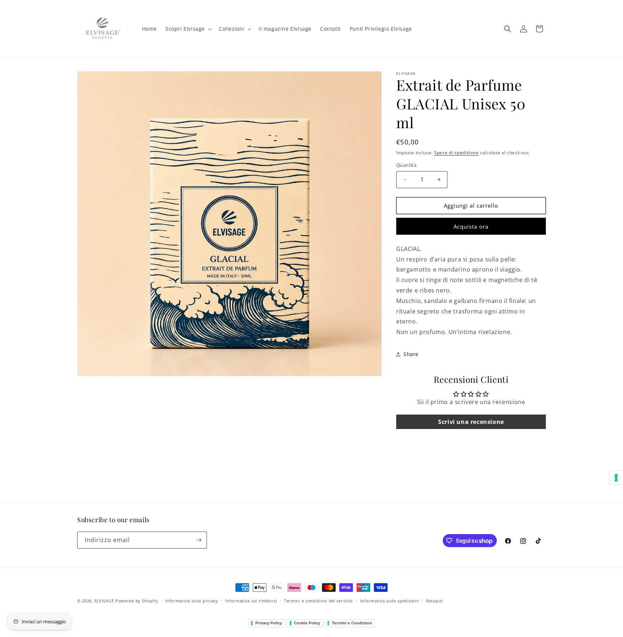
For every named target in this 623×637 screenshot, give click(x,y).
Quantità (406, 165)
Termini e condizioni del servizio (318, 600)
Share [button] (411, 354)
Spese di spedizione (456, 153)
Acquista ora (471, 226)
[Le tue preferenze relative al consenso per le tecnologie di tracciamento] (616, 478)
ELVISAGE (104, 600)
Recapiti (434, 600)
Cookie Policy (307, 622)
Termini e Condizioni (352, 622)
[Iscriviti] (199, 540)
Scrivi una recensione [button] (471, 422)
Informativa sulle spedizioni (389, 600)
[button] (188, 28)
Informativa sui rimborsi (251, 600)
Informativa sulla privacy (191, 600)
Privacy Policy (268, 622)
